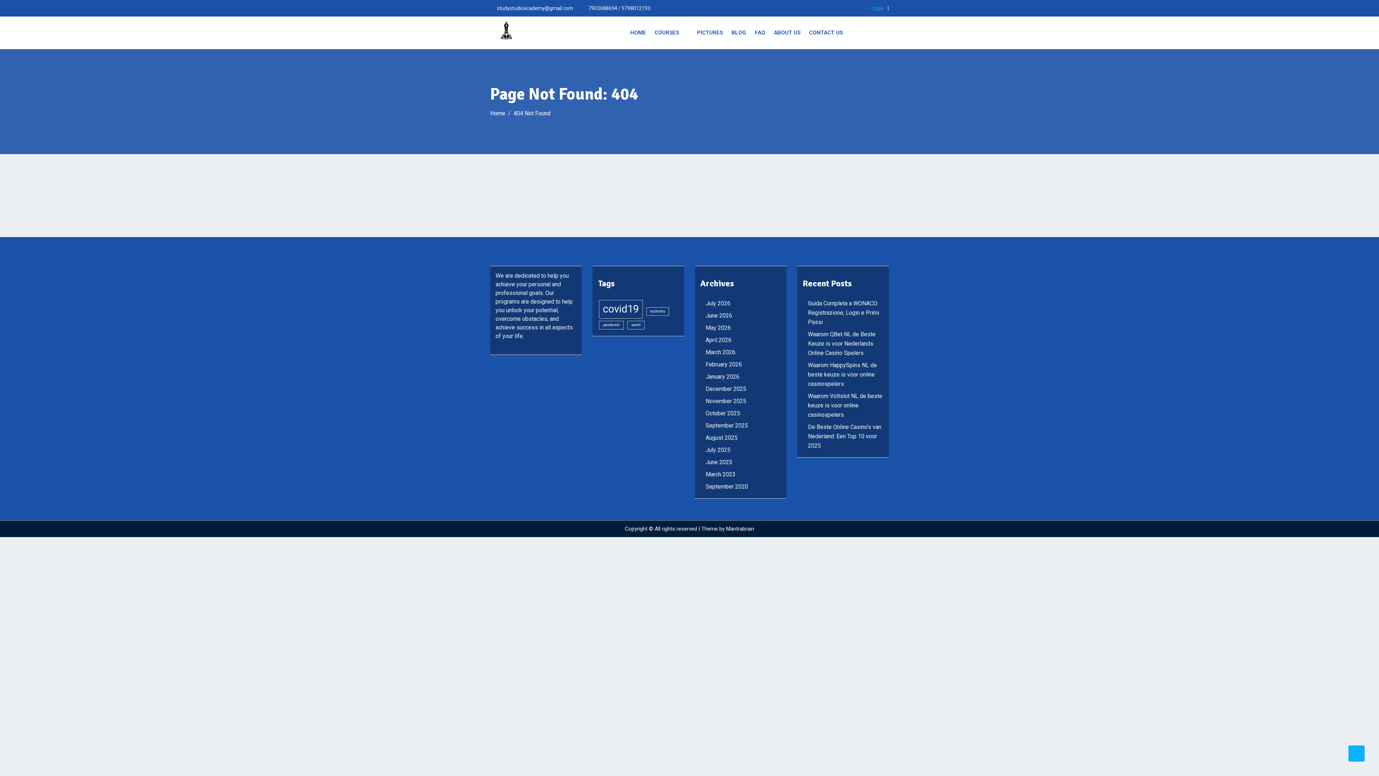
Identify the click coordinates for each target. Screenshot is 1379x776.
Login (878, 8)
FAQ (760, 32)
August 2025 (722, 437)
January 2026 (722, 376)
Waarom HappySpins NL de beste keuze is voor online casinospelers (842, 374)
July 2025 (718, 450)
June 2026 (719, 315)
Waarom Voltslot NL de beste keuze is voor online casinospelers (845, 405)
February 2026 (724, 364)
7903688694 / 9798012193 (619, 8)
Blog (739, 32)
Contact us (826, 32)
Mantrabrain (740, 529)
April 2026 (719, 340)
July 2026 (718, 303)
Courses (667, 32)
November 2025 (726, 401)
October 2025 (723, 413)
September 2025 (727, 425)
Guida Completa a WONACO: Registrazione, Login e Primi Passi (843, 312)
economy (657, 311)
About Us (787, 32)
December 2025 (726, 388)
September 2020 (727, 486)
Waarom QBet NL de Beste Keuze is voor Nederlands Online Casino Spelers (842, 343)
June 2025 (719, 462)
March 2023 (720, 474)
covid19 (621, 309)
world (636, 325)
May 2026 (718, 327)
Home (638, 32)
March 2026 (720, 352)
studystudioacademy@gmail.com (535, 8)
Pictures (710, 32)
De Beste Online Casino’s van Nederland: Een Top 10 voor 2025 (844, 436)
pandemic (611, 325)
